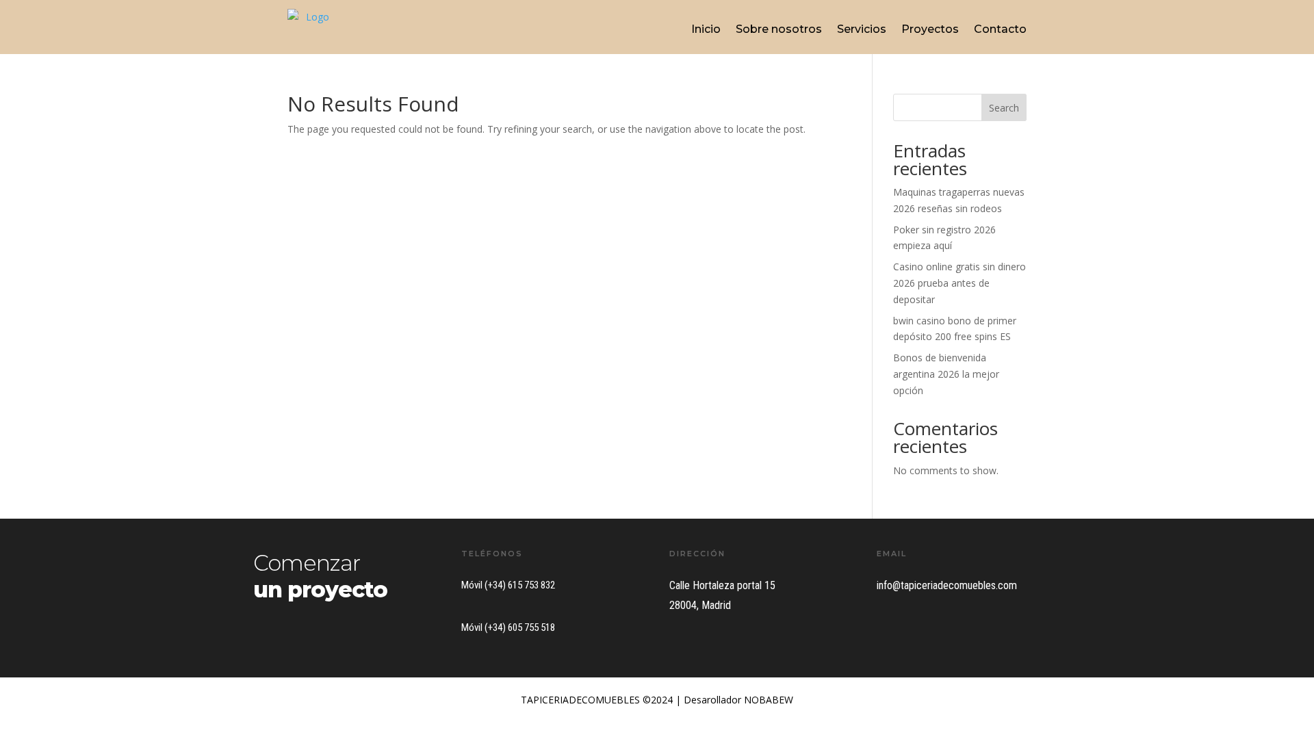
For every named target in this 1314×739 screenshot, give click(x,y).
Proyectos (930, 29)
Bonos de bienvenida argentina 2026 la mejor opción (946, 374)
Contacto (1000, 29)
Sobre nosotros (779, 29)
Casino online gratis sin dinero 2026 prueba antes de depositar (959, 283)
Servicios (861, 29)
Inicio (706, 29)
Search (1004, 107)
